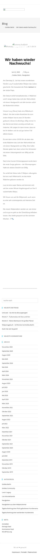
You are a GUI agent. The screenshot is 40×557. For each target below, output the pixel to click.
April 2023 (5, 399)
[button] (33, 11)
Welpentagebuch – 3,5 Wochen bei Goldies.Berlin (18, 325)
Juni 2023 (5, 391)
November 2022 (7, 407)
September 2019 (7, 472)
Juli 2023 (4, 387)
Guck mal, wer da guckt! (10, 329)
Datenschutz (32, 552)
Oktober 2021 (6, 440)
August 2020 (6, 452)
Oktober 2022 (6, 412)
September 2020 (7, 448)
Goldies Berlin (16, 75)
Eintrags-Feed (6, 527)
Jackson (31, 87)
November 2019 (7, 464)
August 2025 (6, 355)
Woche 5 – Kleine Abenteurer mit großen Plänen (18, 321)
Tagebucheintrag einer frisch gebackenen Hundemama (20, 508)
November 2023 (7, 379)
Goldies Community (8, 488)
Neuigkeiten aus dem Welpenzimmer (14, 504)
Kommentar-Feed (8, 529)
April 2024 (5, 371)
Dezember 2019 (7, 460)
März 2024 (5, 375)
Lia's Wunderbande (8, 496)
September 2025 (7, 351)
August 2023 (6, 383)
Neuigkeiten (26, 75)
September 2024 (7, 363)
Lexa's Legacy (6, 492)
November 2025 (7, 347)
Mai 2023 (5, 395)
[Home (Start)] (2, 27)
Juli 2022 (4, 424)
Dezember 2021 (7, 432)
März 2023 (5, 403)
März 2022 (5, 428)
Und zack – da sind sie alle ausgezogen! (14, 313)
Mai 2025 (5, 359)
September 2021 (7, 444)
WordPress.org (7, 532)
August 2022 (6, 420)
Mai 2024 (5, 367)
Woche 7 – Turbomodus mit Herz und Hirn (16, 317)
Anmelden (5, 524)
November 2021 (7, 436)
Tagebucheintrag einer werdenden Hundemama (18, 513)
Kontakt (24, 552)
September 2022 (7, 416)
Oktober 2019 (6, 468)
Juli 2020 (4, 456)
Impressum (16, 552)
